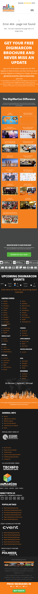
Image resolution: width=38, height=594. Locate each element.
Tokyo (23, 368)
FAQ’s (5, 428)
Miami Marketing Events (11, 508)
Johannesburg (7, 352)
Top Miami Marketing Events (12, 515)
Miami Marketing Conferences (13, 517)
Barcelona (6, 330)
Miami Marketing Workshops (12, 544)
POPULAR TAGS (9, 505)
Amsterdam (6, 328)
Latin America (7, 367)
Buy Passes (7, 448)
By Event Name (10, 285)
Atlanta (5, 301)
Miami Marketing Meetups (12, 537)
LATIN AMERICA (25, 339)
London (24, 352)
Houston (5, 319)
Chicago (5, 308)
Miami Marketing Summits (12, 542)
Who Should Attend (10, 423)
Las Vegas (6, 322)
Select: (2, 283)
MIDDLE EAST (6, 336)
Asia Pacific (6, 360)
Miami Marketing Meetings (12, 535)
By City (17, 285)
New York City (26, 306)
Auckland (24, 374)
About (5, 416)
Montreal (24, 331)
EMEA (4, 365)
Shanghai (24, 363)
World (5, 369)
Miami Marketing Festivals (12, 533)
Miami (23, 301)
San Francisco (26, 317)
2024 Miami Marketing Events (13, 510)
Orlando (24, 308)
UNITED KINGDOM (26, 349)
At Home (5, 362)
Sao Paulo (25, 346)
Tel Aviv (5, 341)
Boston (5, 303)
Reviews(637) (26, 3)
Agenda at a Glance (10, 419)
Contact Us (7, 459)
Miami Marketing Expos (11, 519)
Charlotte (6, 306)
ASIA (21, 358)
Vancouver (25, 335)
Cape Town (6, 349)
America (5, 358)
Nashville (24, 303)
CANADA (23, 328)
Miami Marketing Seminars (12, 539)
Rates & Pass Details (10, 450)
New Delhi (25, 361)
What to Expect (8, 421)
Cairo (4, 347)
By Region (34, 285)
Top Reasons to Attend (11, 425)
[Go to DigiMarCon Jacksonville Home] (8, 12)
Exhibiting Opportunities (11, 457)
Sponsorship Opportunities (12, 454)
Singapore (25, 366)
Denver (5, 313)
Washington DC (26, 322)
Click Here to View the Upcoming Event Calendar (19, 290)
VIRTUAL (4, 355)
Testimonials (8, 452)
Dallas (5, 310)
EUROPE (4, 325)
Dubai (5, 339)
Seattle (24, 319)
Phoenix (24, 313)
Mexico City (25, 341)
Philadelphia (25, 310)
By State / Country (26, 285)
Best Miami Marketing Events (12, 512)
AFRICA (4, 344)
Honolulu (6, 317)
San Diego (25, 315)
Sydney (24, 378)
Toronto (24, 333)
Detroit (5, 315)
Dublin (5, 333)
